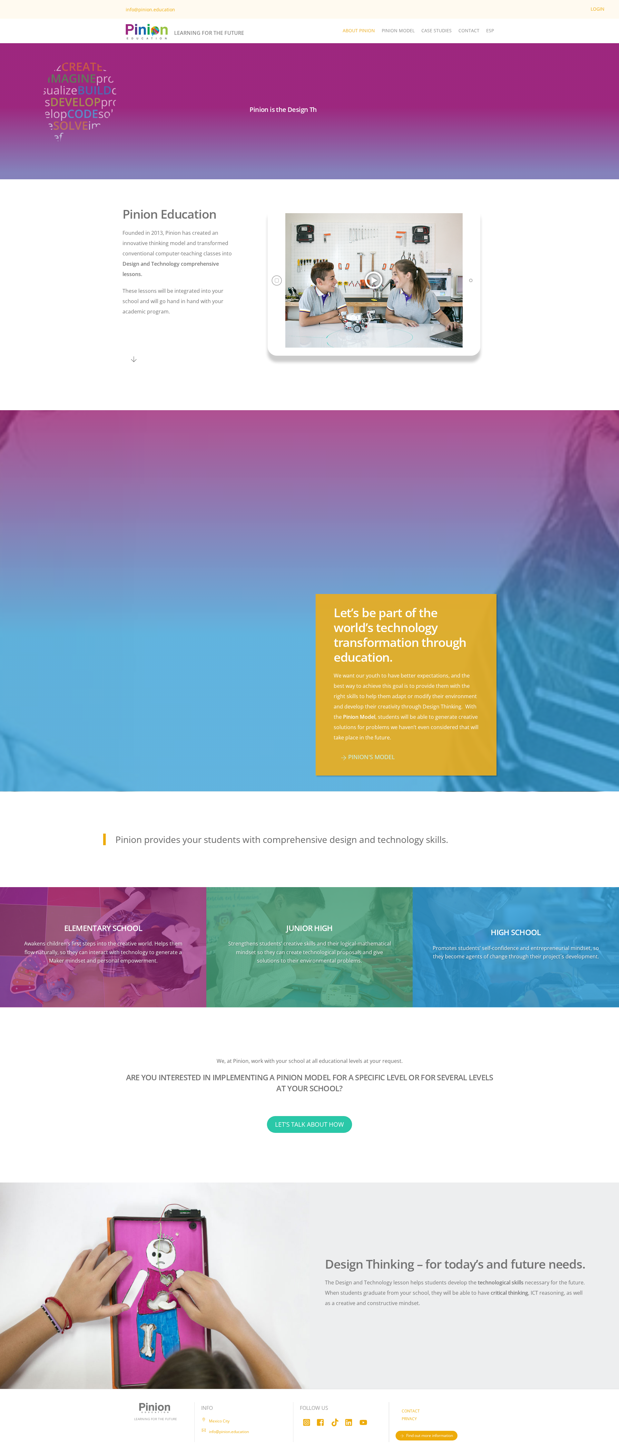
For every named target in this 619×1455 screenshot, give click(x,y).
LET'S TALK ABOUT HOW (309, 1124)
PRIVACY (409, 1418)
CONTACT (468, 30)
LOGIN (597, 9)
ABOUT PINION (359, 30)
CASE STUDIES (436, 30)
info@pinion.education (150, 9)
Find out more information (429, 1435)
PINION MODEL (398, 30)
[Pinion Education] (147, 40)
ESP (490, 30)
